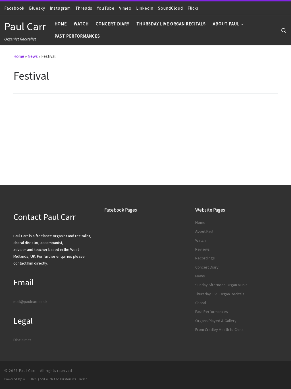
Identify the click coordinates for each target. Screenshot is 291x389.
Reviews (202, 249)
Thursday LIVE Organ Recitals (219, 293)
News (33, 56)
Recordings (205, 258)
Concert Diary (207, 267)
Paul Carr (27, 370)
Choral (200, 302)
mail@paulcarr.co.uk (30, 301)
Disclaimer (22, 339)
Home (18, 56)
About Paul (204, 231)
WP (25, 379)
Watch (200, 240)
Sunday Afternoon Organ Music (221, 284)
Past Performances (211, 311)
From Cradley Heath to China (219, 329)
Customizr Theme (74, 379)
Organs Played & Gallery (215, 320)
